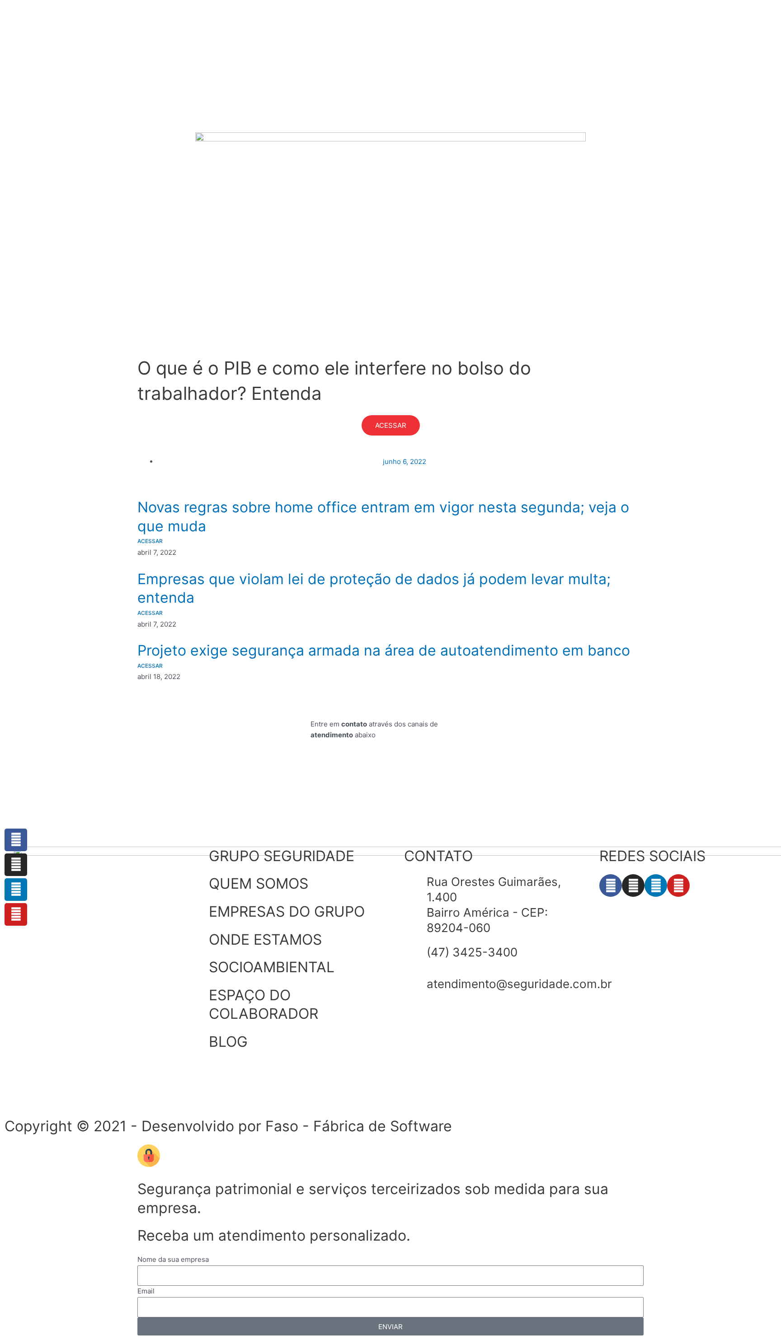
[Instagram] (16, 864)
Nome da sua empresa (173, 1259)
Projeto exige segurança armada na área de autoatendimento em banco (383, 650)
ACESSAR (390, 425)
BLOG (228, 1041)
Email (146, 1291)
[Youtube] (16, 914)
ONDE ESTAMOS (265, 939)
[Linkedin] (16, 889)
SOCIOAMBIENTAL (271, 967)
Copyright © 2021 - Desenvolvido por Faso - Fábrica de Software (228, 1126)
